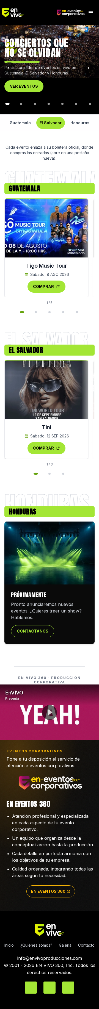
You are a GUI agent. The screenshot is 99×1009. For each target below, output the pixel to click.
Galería (65, 945)
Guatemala (20, 122)
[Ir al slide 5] (49, 104)
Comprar (43, 286)
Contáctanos (32, 631)
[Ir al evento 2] (36, 312)
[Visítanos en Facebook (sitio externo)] (31, 988)
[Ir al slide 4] (35, 104)
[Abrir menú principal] (91, 13)
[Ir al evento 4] (63, 312)
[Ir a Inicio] (29, 12)
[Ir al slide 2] (7, 104)
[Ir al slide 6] (62, 104)
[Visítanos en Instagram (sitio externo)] (49, 988)
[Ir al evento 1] (22, 312)
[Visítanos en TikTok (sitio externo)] (68, 988)
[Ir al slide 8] (90, 104)
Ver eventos (24, 86)
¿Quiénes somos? (36, 945)
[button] (49, 50)
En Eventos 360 (48, 891)
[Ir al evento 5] (77, 312)
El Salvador (51, 122)
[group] (49, 68)
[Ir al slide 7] (76, 104)
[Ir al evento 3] (49, 312)
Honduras (79, 122)
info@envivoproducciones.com (49, 958)
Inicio (9, 945)
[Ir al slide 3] (21, 104)
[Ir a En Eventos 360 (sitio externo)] (71, 12)
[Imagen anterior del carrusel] (9, 68)
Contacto (86, 945)
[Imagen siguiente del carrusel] (90, 68)
